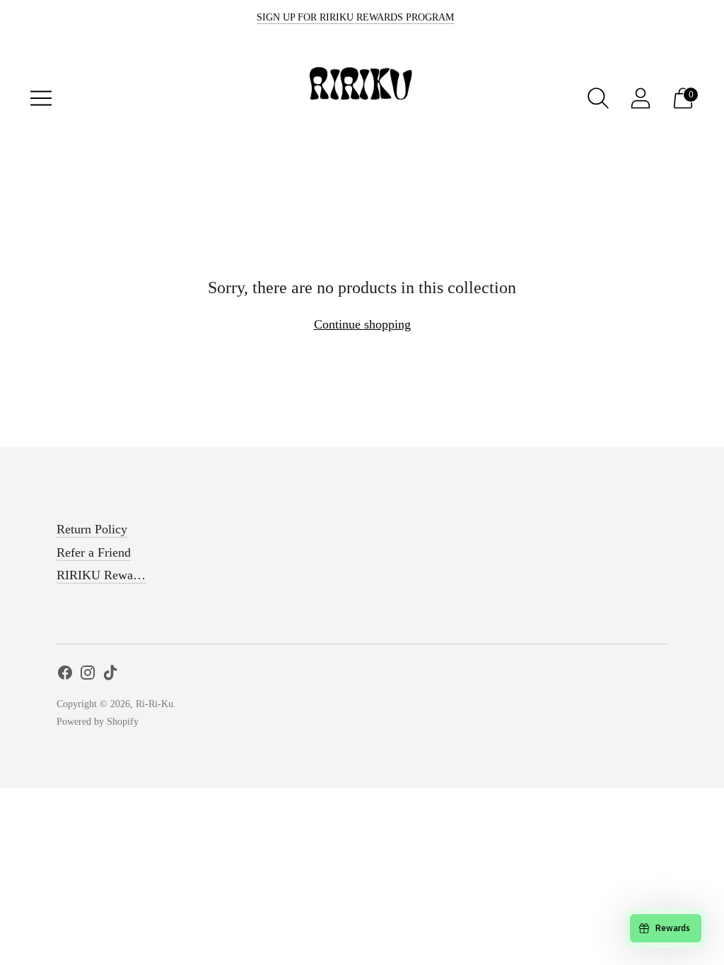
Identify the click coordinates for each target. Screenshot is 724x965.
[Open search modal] (598, 98)
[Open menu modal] (41, 98)
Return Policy (92, 529)
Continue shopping (362, 324)
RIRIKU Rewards (102, 575)
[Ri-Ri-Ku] (362, 98)
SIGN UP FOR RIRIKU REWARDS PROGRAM (355, 17)
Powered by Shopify (98, 721)
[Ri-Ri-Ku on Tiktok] (110, 675)
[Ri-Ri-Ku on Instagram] (87, 675)
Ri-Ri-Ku (154, 704)
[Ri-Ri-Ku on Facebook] (65, 675)
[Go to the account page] (640, 98)
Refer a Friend (94, 552)
